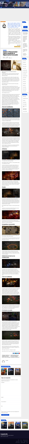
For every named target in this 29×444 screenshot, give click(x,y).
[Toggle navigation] (14, 7)
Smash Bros (24, 102)
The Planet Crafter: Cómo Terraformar (25, 54)
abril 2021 (24, 85)
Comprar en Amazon (17, 46)
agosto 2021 (24, 77)
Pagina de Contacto (26, 441)
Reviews (24, 100)
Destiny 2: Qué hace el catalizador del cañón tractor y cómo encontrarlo (6, 356)
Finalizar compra (17, 441)
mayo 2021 (24, 83)
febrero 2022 (24, 66)
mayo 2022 (24, 60)
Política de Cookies (18, 442)
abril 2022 (24, 62)
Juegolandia (3, 3)
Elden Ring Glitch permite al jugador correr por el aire (25, 33)
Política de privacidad (23, 442)
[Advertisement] (14, 14)
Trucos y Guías (3, 369)
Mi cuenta (22, 441)
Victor (7, 360)
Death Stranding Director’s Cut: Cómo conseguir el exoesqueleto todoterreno (15, 356)
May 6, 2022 (3, 426)
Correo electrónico (3, 401)
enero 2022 (24, 68)
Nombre (2, 397)
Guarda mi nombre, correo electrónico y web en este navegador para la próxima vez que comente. (10, 412)
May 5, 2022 (17, 426)
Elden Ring (24, 96)
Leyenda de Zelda (25, 98)
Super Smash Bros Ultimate (18, 423)
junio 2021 (24, 81)
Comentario (3, 382)
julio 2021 (24, 79)
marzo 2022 (24, 64)
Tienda (27, 442)
